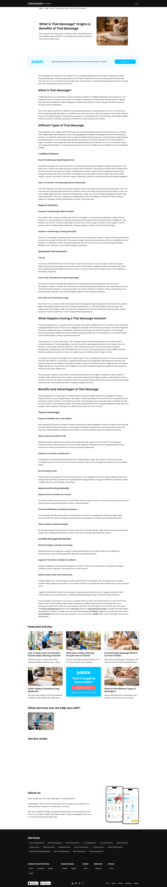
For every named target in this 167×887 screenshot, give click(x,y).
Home (41, 8)
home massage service (51, 609)
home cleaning (44, 614)
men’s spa (75, 609)
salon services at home (97, 609)
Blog (46, 8)
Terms (113, 883)
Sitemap (128, 883)
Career (136, 883)
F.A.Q (107, 883)
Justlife (95, 614)
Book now (125, 62)
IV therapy (94, 611)
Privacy (120, 883)
